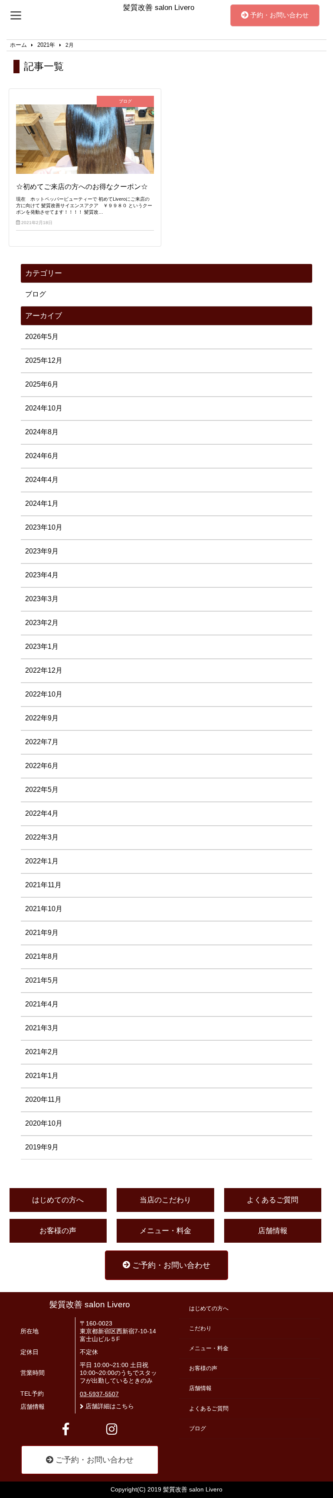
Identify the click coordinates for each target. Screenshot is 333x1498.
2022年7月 (42, 742)
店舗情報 (272, 1231)
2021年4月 (42, 1004)
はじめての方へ (58, 1200)
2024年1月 (42, 503)
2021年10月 (43, 908)
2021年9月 (42, 932)
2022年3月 (42, 837)
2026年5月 (42, 336)
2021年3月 (42, 1028)
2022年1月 (42, 861)
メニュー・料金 (165, 1231)
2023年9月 (42, 551)
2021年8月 (42, 956)
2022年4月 (42, 813)
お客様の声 (57, 1231)
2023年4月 (42, 575)
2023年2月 (42, 622)
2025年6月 (42, 384)
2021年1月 (42, 1075)
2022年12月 (43, 670)
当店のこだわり (165, 1200)
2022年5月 (42, 789)
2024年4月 (42, 479)
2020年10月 (43, 1123)
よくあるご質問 (272, 1200)
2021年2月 (42, 1051)
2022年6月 (42, 765)
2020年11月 (43, 1099)
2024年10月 (43, 408)
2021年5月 (42, 980)
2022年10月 (43, 694)
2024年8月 (42, 432)
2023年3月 (42, 598)
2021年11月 (43, 885)
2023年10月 (43, 527)
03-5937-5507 (99, 1394)
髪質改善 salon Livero (89, 1304)
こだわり (200, 1328)
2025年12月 (43, 360)
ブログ (35, 294)
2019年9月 (42, 1147)
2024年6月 (42, 455)
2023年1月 (42, 646)
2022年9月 (42, 718)
